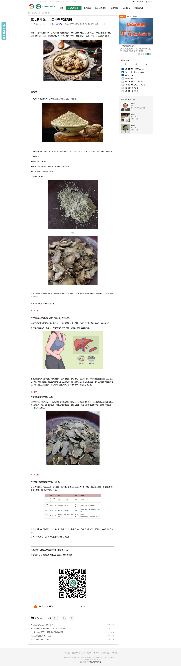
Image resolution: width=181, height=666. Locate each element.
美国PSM (97, 653)
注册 (143, 1)
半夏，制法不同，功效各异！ (134, 82)
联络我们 (75, 653)
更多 (134, 99)
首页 (61, 8)
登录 (140, 1)
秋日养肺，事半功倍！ (132, 88)
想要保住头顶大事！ (132, 16)
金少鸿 (133, 104)
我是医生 (150, 1)
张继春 (133, 115)
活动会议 (126, 8)
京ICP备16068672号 (111, 658)
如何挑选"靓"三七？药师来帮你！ (42, 625)
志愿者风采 (138, 8)
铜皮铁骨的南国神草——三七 (41, 636)
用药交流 (87, 8)
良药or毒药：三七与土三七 (40, 639)
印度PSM (106, 653)
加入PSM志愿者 (86, 653)
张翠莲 (133, 126)
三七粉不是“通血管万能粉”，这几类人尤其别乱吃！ (49, 628)
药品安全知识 (73, 8)
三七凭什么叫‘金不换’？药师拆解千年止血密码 (47, 632)
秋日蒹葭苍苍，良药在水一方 (134, 69)
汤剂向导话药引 (130, 78)
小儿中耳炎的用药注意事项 (128, 46)
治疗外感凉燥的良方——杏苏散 (135, 85)
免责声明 (66, 658)
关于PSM (67, 653)
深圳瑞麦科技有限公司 (94, 662)
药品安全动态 (100, 8)
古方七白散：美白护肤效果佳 (134, 72)
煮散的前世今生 (130, 75)
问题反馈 (114, 653)
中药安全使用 (46, 13)
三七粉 (56, 618)
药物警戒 (114, 8)
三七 (64, 618)
